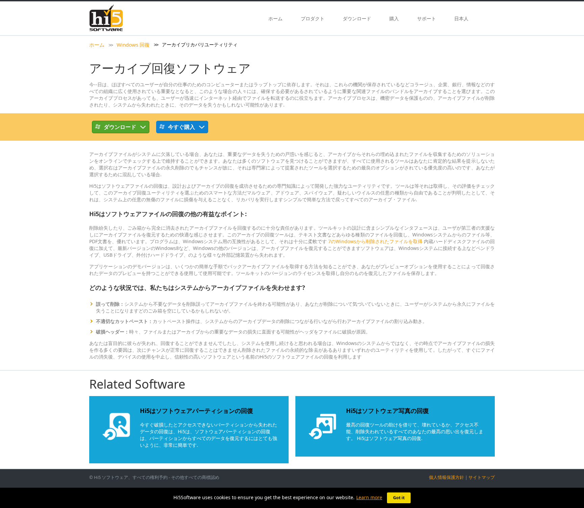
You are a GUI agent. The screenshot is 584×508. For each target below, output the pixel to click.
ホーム (275, 18)
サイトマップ (481, 477)
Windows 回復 (133, 44)
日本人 (461, 18)
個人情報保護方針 (446, 477)
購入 (394, 18)
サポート (426, 18)
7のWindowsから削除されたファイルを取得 (375, 241)
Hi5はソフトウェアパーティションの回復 (196, 411)
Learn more (369, 497)
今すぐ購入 (181, 127)
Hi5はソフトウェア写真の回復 (387, 411)
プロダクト (312, 18)
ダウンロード (357, 18)
